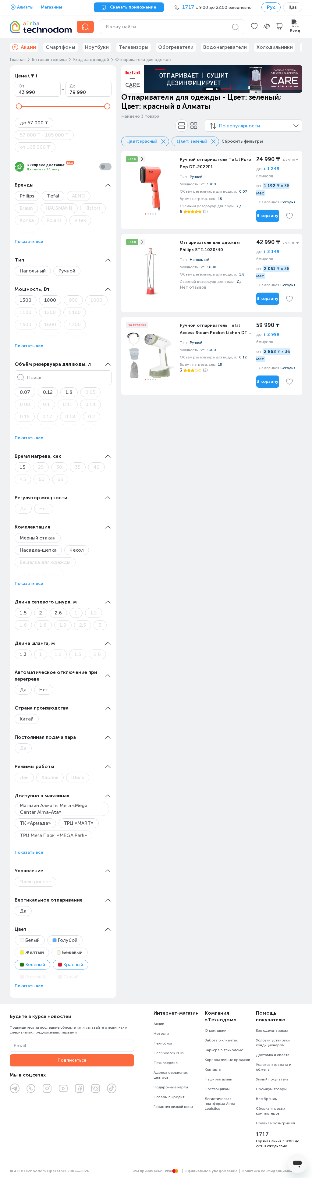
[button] (254, 27)
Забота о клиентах (221, 1040)
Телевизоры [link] (133, 47)
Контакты (213, 1069)
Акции (159, 1024)
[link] (211, 190)
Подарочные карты (171, 1087)
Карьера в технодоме (224, 1050)
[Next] (294, 79)
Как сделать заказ (272, 1030)
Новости (161, 1033)
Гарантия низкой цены (173, 1107)
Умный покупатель (272, 1079)
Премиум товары (271, 1089)
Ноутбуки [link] (97, 47)
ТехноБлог (163, 1043)
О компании (215, 1030)
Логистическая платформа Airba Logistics (220, 1104)
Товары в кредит (169, 1097)
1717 (262, 1134)
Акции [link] (28, 47)
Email (20, 1045)
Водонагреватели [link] (225, 47)
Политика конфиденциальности (272, 1171)
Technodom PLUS (169, 1053)
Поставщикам (217, 1089)
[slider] (19, 106)
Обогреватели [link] (175, 47)
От (22, 86)
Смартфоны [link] (60, 47)
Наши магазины (218, 1079)
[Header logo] (39, 27)
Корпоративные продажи (227, 1060)
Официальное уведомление (211, 1171)
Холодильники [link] (275, 47)
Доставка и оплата (272, 1055)
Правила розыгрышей (275, 1123)
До (72, 86)
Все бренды (267, 1099)
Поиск (34, 377)
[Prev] (130, 79)
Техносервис (166, 1063)
